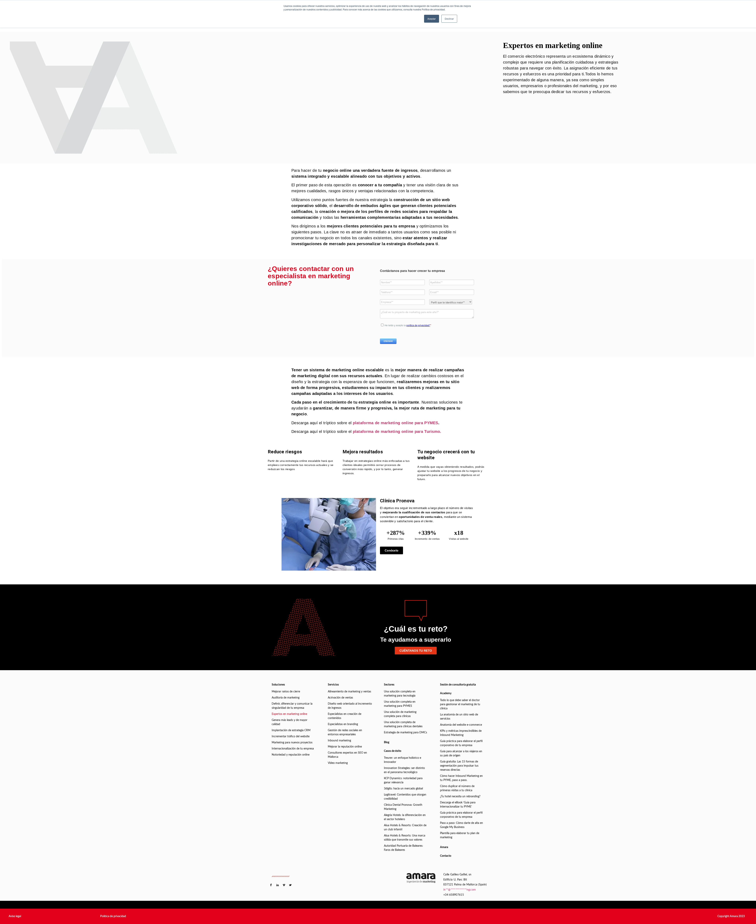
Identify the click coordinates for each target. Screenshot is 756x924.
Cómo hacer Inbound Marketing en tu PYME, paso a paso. (461, 778)
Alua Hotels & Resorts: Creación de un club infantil (405, 827)
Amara (444, 847)
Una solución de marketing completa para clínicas (400, 714)
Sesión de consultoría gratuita (458, 684)
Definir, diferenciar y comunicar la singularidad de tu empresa (292, 705)
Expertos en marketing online (289, 714)
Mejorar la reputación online (345, 746)
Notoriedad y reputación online (290, 754)
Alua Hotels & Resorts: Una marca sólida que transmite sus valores (404, 837)
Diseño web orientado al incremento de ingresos (350, 705)
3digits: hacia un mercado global (403, 788)
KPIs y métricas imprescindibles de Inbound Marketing (461, 733)
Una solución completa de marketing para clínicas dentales (403, 724)
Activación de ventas (340, 697)
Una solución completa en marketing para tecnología (399, 693)
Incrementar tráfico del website (290, 736)
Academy (445, 693)
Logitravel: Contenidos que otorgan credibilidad (405, 796)
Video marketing (338, 763)
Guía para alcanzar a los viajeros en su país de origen (461, 753)
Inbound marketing (339, 740)
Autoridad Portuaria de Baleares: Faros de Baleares (403, 848)
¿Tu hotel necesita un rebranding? (460, 796)
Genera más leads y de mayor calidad (289, 722)
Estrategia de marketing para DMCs (405, 732)
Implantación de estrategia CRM (291, 730)
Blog (386, 742)
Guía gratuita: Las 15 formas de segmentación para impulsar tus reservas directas (459, 765)
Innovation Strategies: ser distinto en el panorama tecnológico (404, 770)
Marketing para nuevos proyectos (292, 742)
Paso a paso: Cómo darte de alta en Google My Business (461, 825)
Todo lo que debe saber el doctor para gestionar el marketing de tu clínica (460, 704)
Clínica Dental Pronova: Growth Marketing (403, 807)
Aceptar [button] (431, 18)
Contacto (445, 856)
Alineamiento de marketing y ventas (349, 691)
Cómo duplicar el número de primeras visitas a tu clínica (457, 788)
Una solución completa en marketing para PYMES (399, 703)
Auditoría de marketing (285, 697)
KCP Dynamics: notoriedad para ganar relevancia (403, 780)
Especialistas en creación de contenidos (344, 716)
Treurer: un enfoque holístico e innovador (402, 760)
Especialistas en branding (343, 724)
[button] (15, 916)
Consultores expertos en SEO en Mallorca (347, 754)
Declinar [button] (449, 18)
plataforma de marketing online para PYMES (395, 423)
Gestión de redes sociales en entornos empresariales (345, 732)
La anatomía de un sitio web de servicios (459, 716)
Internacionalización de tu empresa (293, 748)
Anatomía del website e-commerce (461, 724)
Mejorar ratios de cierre (286, 691)
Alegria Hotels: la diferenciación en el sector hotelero (405, 817)
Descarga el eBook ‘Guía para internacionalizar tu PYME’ (457, 804)
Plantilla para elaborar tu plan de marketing (459, 835)
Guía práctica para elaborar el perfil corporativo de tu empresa (461, 743)
